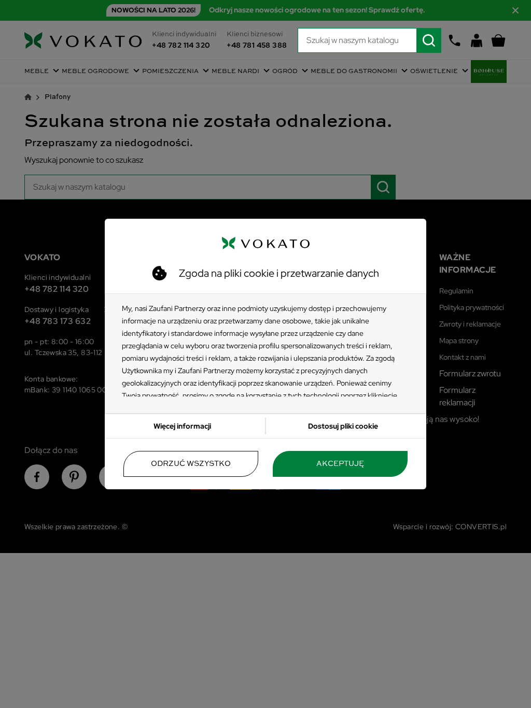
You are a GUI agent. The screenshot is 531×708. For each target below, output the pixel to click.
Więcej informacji (182, 426)
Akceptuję (340, 464)
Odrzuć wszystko (191, 464)
